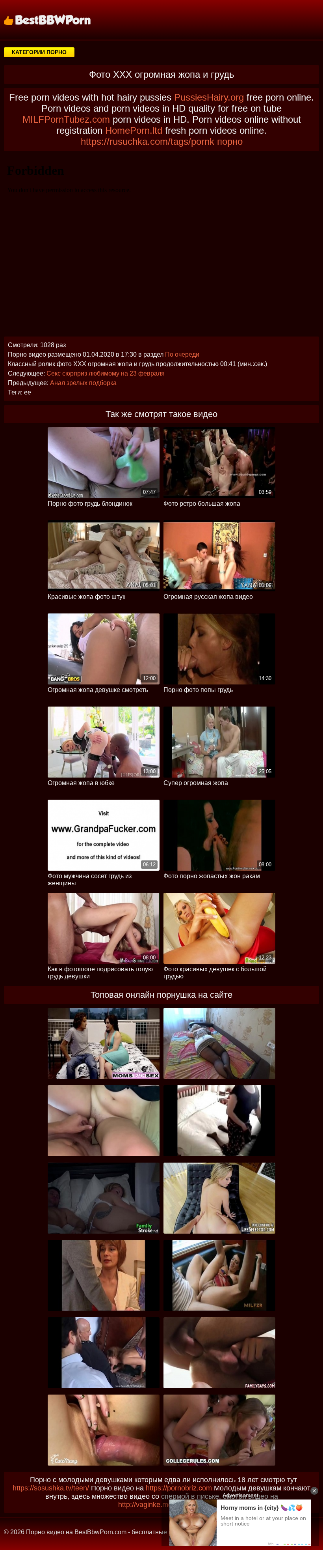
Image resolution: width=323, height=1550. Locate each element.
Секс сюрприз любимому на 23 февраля (105, 373)
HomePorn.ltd (133, 130)
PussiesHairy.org (209, 97)
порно (230, 141)
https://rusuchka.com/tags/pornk (147, 141)
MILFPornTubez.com (66, 119)
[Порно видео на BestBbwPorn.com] (57, 19)
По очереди (182, 354)
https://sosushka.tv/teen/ (51, 1488)
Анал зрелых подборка (83, 383)
